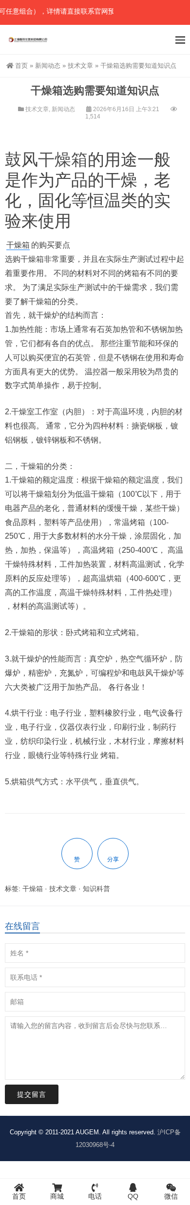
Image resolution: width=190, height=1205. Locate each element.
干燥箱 (63, 159)
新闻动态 (47, 65)
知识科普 (96, 889)
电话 (95, 1196)
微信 (171, 1196)
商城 (57, 1196)
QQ (133, 1196)
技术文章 (80, 65)
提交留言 (31, 1094)
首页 (21, 65)
